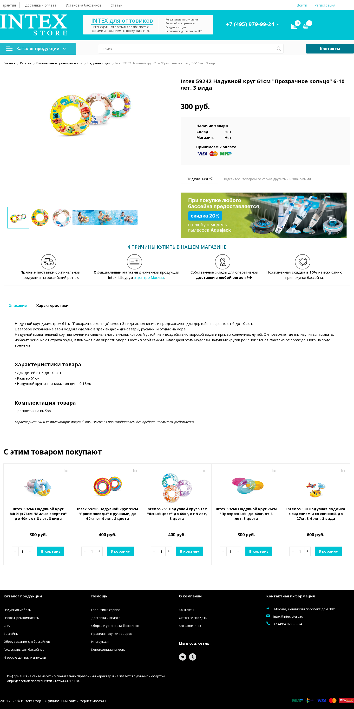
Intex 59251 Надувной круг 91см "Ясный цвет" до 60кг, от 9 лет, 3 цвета (176, 513)
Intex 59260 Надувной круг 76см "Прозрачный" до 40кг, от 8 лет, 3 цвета (246, 513)
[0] (305, 27)
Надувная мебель (17, 610)
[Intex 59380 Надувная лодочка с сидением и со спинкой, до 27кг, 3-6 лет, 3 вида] (315, 486)
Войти (302, 5)
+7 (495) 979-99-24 (250, 23)
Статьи (116, 5)
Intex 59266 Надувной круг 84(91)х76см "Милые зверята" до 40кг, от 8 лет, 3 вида (38, 513)
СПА (7, 625)
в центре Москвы (149, 277)
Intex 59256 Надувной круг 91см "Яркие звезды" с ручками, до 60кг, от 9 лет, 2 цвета (107, 513)
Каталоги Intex (190, 625)
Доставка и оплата (40, 5)
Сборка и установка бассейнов (115, 625)
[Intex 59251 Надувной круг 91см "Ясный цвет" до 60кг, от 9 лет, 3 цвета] (177, 486)
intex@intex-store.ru (288, 616)
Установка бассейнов (83, 5)
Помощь (99, 596)
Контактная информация (290, 596)
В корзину (50, 551)
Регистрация (325, 5)
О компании (190, 596)
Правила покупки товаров (111, 633)
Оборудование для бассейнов (27, 641)
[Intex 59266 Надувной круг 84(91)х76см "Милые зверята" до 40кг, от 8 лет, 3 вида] (38, 486)
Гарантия (8, 5)
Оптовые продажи (193, 617)
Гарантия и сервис (105, 610)
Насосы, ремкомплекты (21, 617)
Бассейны (11, 633)
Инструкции (100, 641)
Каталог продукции (37, 48)
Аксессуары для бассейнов (24, 649)
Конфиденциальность (108, 649)
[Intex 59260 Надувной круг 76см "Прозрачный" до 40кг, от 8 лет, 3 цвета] (246, 486)
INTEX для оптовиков (122, 20)
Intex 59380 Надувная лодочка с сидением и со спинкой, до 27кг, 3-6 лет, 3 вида (315, 513)
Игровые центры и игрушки (25, 657)
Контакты (330, 48)
